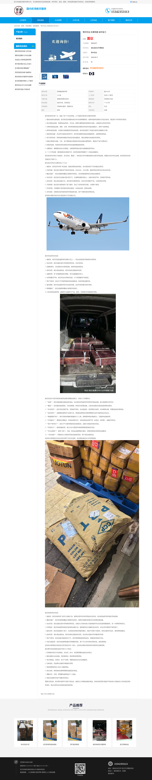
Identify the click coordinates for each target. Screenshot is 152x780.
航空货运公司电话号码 (125, 744)
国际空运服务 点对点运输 (23, 55)
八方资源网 (31, 772)
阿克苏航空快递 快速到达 (23, 72)
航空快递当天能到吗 (50, 744)
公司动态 (93, 20)
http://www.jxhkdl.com (47, 694)
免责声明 (38, 772)
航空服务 (36, 26)
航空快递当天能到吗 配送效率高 (25, 76)
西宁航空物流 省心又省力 (23, 64)
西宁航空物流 (26, 744)
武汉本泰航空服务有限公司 (28, 769)
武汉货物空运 (75, 744)
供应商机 (40, 20)
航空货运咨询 (100, 744)
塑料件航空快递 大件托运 (23, 51)
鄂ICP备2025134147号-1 (41, 766)
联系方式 (129, 20)
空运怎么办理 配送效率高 (23, 59)
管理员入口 (45, 772)
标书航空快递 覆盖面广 (22, 68)
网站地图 (52, 772)
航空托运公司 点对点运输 (23, 85)
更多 (33, 46)
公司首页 (23, 20)
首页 (22, 26)
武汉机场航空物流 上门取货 (24, 81)
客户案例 (111, 20)
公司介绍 (76, 20)
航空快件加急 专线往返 (22, 89)
